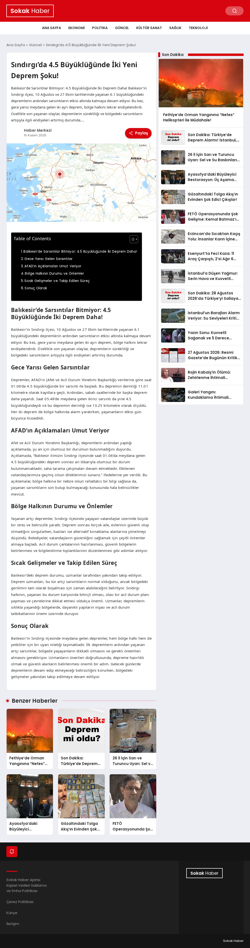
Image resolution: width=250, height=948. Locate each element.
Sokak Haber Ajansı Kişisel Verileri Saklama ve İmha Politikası (26, 885)
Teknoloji (198, 27)
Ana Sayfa (51, 27)
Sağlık (175, 27)
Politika (100, 27)
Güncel (122, 27)
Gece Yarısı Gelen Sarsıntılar (48, 259)
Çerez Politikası (19, 901)
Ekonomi (76, 27)
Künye (11, 912)
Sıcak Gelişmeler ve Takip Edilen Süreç (56, 281)
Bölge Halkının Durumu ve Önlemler (54, 273)
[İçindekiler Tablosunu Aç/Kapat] (131, 239)
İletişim (12, 923)
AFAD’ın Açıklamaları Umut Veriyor (52, 266)
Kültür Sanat (149, 27)
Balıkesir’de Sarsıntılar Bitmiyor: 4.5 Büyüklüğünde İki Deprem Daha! (80, 251)
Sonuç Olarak (36, 288)
